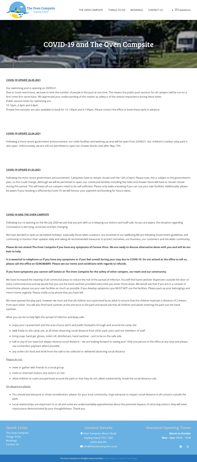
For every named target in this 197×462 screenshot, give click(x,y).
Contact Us (12, 444)
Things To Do (13, 436)
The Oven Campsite (17, 433)
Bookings (11, 440)
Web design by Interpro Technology (121, 458)
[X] (188, 447)
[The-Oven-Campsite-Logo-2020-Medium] (30, 10)
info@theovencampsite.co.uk (100, 446)
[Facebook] (181, 447)
